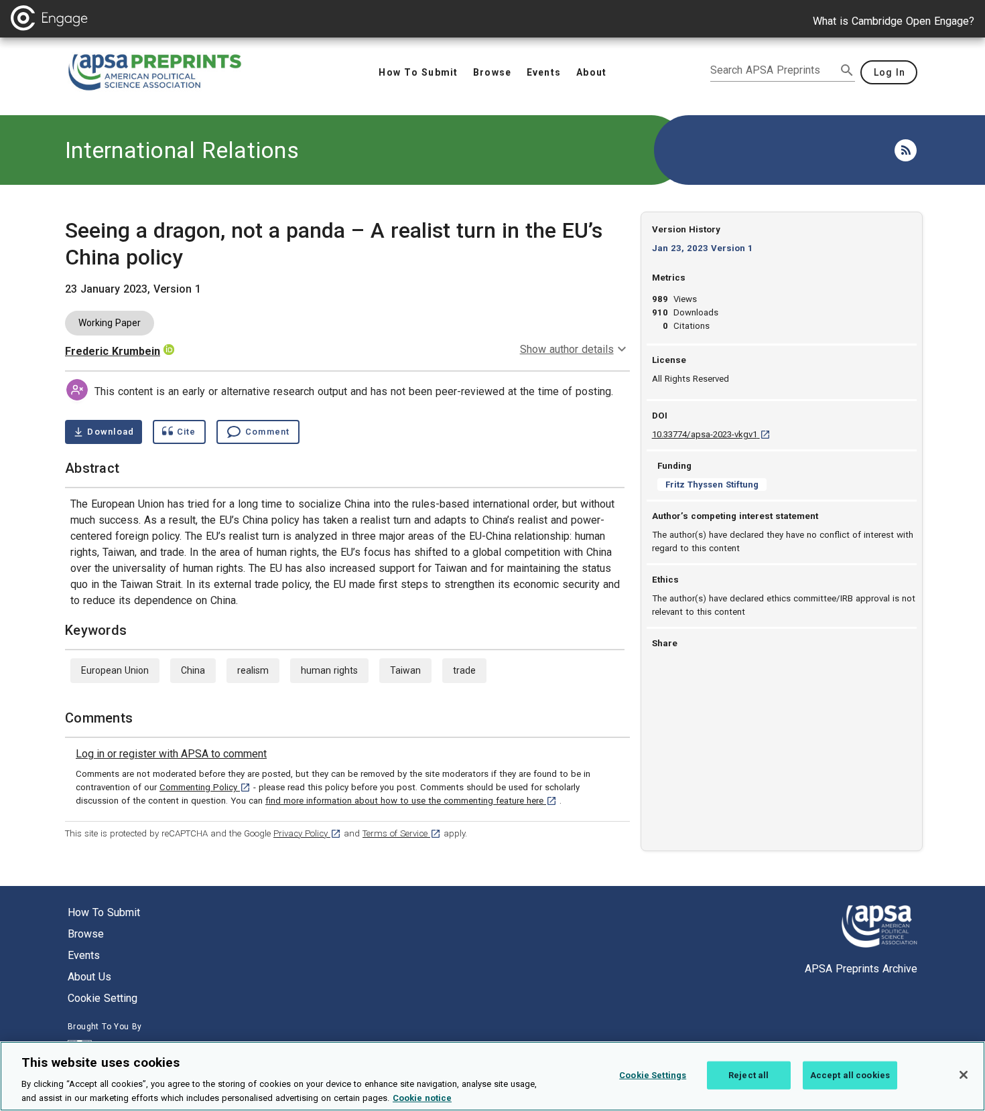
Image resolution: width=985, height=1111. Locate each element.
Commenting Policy (205, 787)
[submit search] (847, 70)
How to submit (104, 912)
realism (253, 670)
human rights (329, 670)
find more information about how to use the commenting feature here (411, 801)
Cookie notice (422, 1097)
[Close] (963, 1075)
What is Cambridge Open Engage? (893, 21)
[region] (492, 1076)
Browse (86, 934)
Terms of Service (402, 833)
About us (89, 976)
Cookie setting (102, 998)
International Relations (182, 150)
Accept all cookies (850, 1075)
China (193, 670)
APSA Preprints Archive (861, 968)
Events (84, 955)
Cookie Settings (652, 1075)
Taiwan (405, 670)
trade (464, 670)
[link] (171, 754)
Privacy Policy (307, 833)
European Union (115, 670)
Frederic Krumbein (112, 351)
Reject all (748, 1075)
